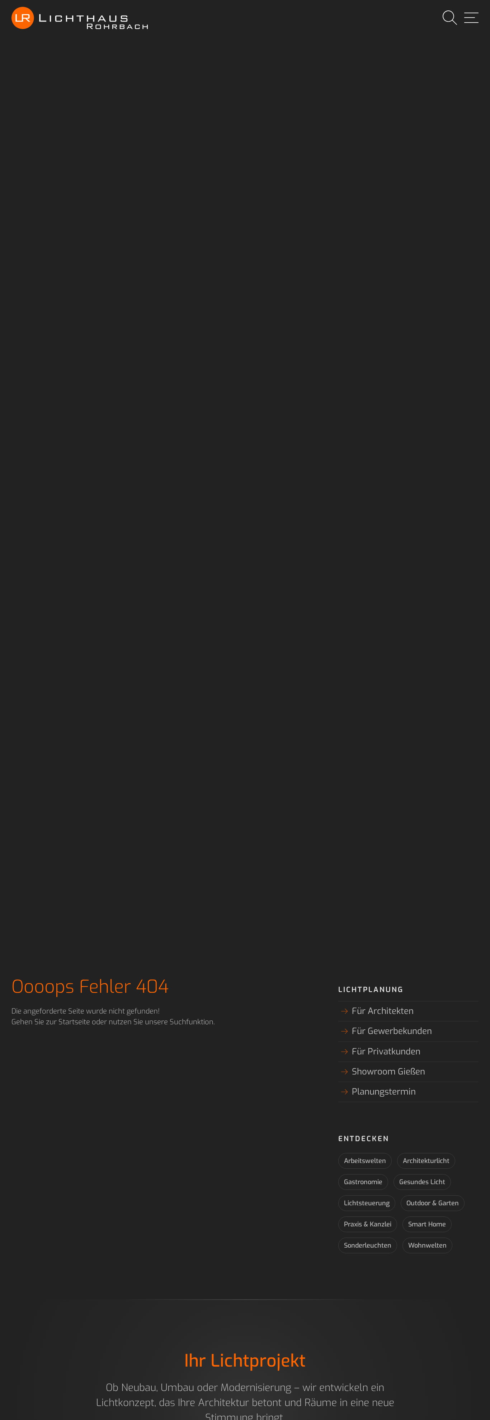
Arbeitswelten (365, 1161)
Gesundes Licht (422, 1182)
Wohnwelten (427, 1245)
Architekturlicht (426, 1161)
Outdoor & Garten (432, 1203)
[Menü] (471, 18)
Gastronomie (363, 1182)
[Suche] (450, 18)
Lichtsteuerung (367, 1203)
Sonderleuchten (367, 1245)
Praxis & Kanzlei (367, 1224)
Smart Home (427, 1224)
